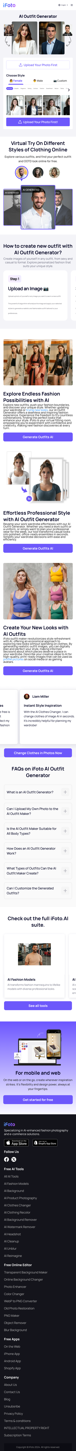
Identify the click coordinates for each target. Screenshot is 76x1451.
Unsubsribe (12, 1406)
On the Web (12, 1346)
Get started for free (38, 1099)
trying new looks (37, 410)
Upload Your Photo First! (40, 122)
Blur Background (15, 1330)
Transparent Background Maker (26, 1272)
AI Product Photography (20, 1198)
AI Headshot (12, 1234)
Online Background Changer (23, 1279)
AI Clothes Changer (17, 1205)
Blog (7, 1399)
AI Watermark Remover (19, 1227)
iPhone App (12, 1354)
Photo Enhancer (15, 1287)
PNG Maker (11, 1315)
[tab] (38, 792)
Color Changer (14, 1294)
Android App (12, 1361)
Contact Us (12, 1392)
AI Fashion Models (16, 1183)
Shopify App (12, 1368)
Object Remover (15, 1323)
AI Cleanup (11, 1241)
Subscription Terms (17, 1435)
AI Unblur (10, 1248)
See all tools (38, 1005)
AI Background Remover (20, 1219)
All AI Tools (11, 1176)
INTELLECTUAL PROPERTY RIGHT (26, 1428)
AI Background (14, 1191)
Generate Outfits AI (38, 437)
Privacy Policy (13, 1413)
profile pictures (13, 659)
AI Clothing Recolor (17, 1212)
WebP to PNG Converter (20, 1301)
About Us (10, 1385)
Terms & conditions (17, 1421)
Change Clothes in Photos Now (38, 753)
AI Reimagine (13, 1256)
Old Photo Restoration (19, 1308)
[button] (38, 792)
